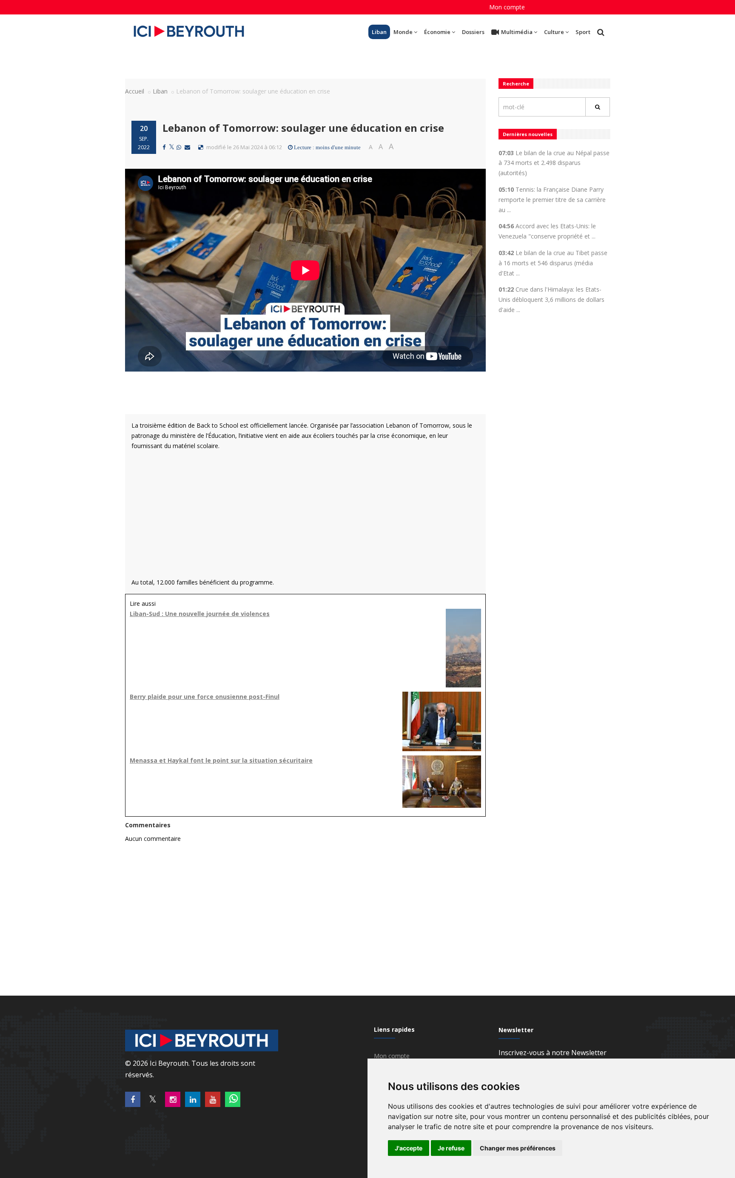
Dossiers (473, 32)
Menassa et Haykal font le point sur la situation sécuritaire (221, 760)
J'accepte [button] (408, 1148)
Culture (554, 32)
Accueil (134, 91)
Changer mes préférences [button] (518, 1148)
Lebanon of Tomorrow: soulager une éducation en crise (303, 128)
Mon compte (507, 7)
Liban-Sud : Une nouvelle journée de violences (200, 614)
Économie (437, 32)
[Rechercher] (597, 106)
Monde (403, 32)
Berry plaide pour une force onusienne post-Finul (204, 697)
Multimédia (517, 32)
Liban (379, 32)
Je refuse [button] (451, 1148)
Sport (582, 32)
